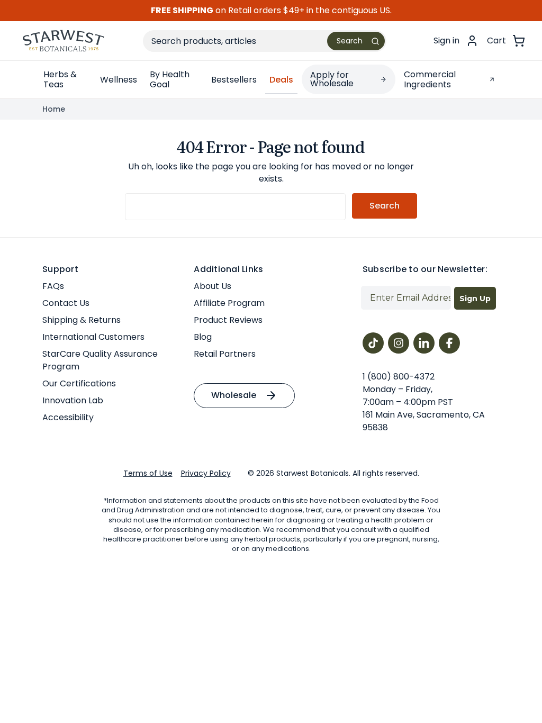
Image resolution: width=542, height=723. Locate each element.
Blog (203, 337)
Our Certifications (79, 383)
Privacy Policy (206, 473)
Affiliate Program (229, 303)
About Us (212, 286)
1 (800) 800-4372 (399, 376)
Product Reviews (228, 320)
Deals (281, 80)
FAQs (53, 286)
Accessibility (68, 417)
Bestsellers (234, 80)
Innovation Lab (72, 400)
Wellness (118, 80)
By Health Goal (169, 79)
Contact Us (65, 303)
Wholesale (233, 395)
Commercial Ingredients (430, 79)
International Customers (93, 337)
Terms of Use (148, 473)
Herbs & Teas (60, 79)
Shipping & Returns (81, 320)
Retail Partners (225, 354)
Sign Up (475, 298)
